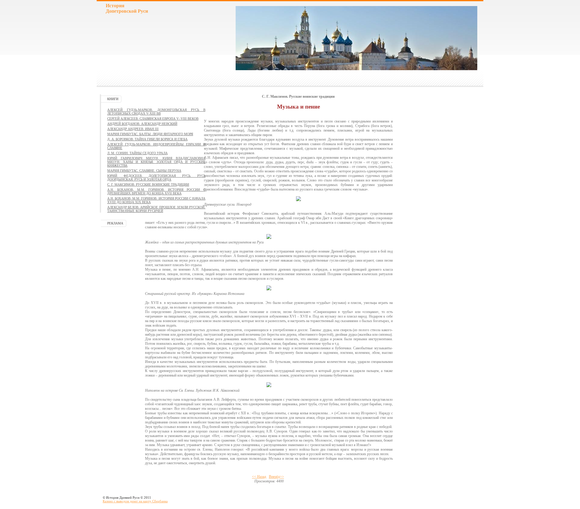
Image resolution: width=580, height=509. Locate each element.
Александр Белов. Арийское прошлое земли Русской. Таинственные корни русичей (156, 209)
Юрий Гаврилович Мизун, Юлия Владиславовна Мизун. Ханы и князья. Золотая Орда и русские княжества (156, 161)
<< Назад (259, 477)
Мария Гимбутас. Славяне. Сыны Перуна (144, 170)
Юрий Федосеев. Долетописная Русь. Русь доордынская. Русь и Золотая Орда (156, 177)
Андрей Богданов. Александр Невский (142, 124)
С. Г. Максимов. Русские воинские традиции (148, 184)
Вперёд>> (276, 477)
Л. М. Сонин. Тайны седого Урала (137, 153)
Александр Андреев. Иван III (133, 129)
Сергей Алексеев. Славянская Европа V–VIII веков (152, 118)
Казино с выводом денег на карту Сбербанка (135, 501)
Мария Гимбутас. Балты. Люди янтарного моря (150, 134)
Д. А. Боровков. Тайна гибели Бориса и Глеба (147, 139)
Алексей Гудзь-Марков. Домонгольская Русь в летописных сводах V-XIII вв (156, 111)
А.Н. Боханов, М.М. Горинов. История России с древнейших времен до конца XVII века (156, 191)
